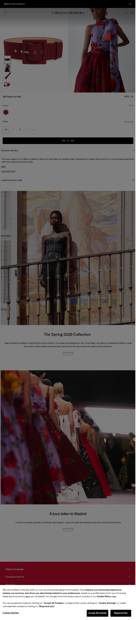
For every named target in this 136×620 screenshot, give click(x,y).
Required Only (121, 613)
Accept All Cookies (97, 613)
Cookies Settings (11, 613)
